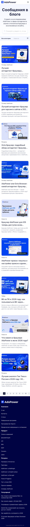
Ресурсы (4, 142)
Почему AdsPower (7, 65)
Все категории (6, 38)
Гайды (3, 296)
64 (25, 393)
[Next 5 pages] (22, 393)
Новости (16, 38)
